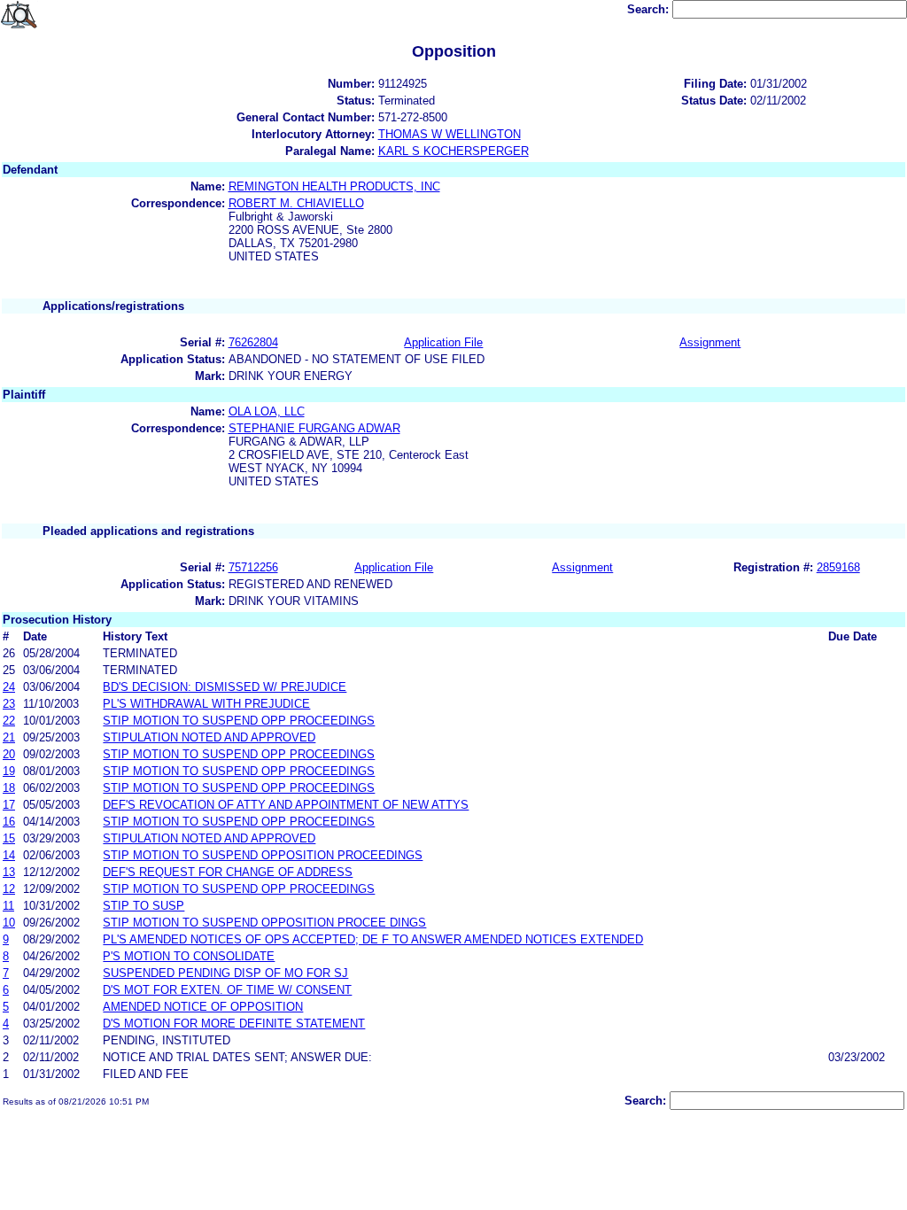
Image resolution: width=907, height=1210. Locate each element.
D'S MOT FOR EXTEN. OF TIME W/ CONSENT (227, 990)
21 (9, 737)
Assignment (709, 342)
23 (9, 703)
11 (8, 905)
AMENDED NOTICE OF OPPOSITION (203, 1006)
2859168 (838, 567)
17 (9, 804)
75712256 (253, 567)
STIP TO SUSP (143, 905)
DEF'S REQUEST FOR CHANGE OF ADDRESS (228, 872)
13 (9, 872)
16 (9, 821)
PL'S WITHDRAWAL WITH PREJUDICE (206, 703)
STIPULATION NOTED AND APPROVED (209, 737)
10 (9, 922)
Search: (649, 9)
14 (9, 855)
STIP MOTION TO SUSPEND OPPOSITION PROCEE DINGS (264, 922)
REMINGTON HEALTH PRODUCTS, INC (334, 186)
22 (9, 720)
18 (9, 788)
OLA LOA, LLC (267, 411)
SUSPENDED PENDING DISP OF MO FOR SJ (225, 973)
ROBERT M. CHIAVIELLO (296, 203)
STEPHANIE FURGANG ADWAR (314, 428)
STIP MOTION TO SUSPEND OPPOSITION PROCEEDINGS (262, 855)
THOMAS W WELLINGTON (449, 134)
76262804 (253, 342)
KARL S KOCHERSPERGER (453, 151)
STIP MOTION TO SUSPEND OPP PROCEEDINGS (239, 720)
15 (9, 838)
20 (9, 754)
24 (9, 687)
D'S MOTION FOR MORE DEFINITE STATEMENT (234, 1023)
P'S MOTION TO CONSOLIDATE (189, 956)
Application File (443, 342)
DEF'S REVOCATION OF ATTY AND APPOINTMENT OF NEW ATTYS (286, 804)
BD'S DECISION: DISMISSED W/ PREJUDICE (224, 687)
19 (9, 771)
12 (9, 889)
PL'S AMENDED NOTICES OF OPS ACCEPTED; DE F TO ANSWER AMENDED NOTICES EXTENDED (373, 939)
